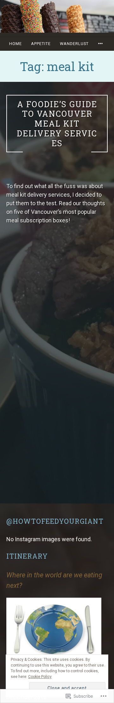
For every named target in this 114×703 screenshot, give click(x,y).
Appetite (41, 43)
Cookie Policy (40, 676)
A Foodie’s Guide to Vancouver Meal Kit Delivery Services (57, 123)
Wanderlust (74, 43)
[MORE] (101, 43)
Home (15, 43)
